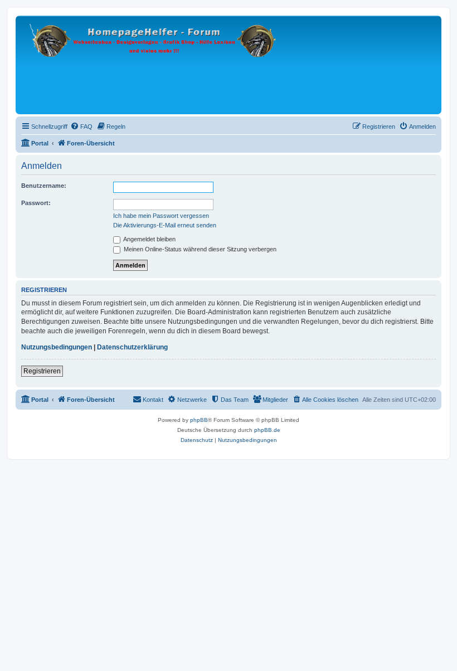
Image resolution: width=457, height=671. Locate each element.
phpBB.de (267, 430)
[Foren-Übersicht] (154, 64)
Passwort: (36, 203)
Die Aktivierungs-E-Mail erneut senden (164, 225)
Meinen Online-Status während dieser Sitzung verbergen (199, 249)
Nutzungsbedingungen (56, 347)
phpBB (199, 420)
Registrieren (42, 371)
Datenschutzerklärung (132, 347)
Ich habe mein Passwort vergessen (161, 215)
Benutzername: (43, 185)
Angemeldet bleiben (149, 239)
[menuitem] (81, 126)
